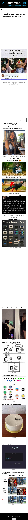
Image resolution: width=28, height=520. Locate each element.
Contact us (12, 516)
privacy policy (18, 516)
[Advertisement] (14, 33)
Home (8, 516)
